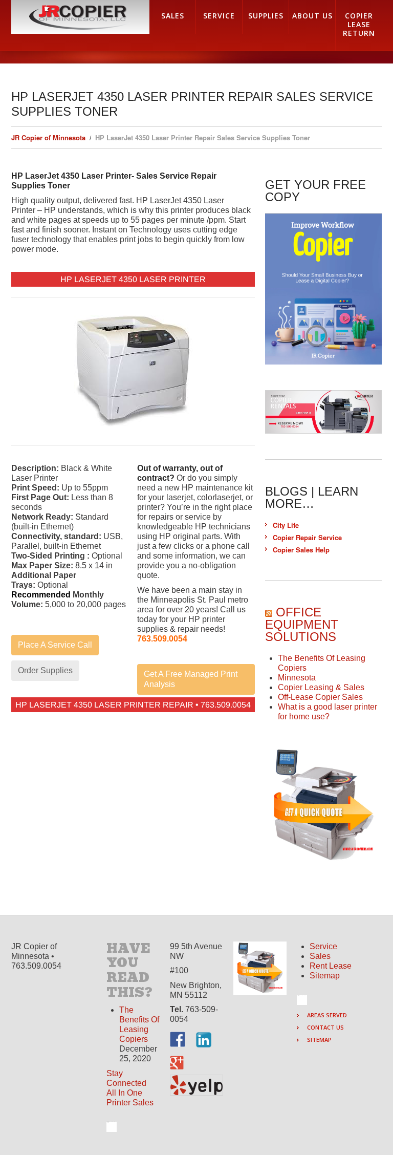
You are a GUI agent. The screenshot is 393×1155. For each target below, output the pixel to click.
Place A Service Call (55, 644)
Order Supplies (45, 670)
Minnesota (297, 677)
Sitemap (325, 975)
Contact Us (325, 1027)
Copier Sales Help (301, 549)
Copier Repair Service (307, 537)
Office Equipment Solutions (301, 624)
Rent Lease (331, 965)
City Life (286, 525)
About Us (312, 15)
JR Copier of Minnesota (48, 137)
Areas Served (327, 1015)
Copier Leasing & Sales (321, 687)
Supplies (265, 15)
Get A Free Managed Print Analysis (190, 679)
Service (323, 946)
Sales (320, 956)
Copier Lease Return (359, 24)
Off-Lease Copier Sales (320, 697)
